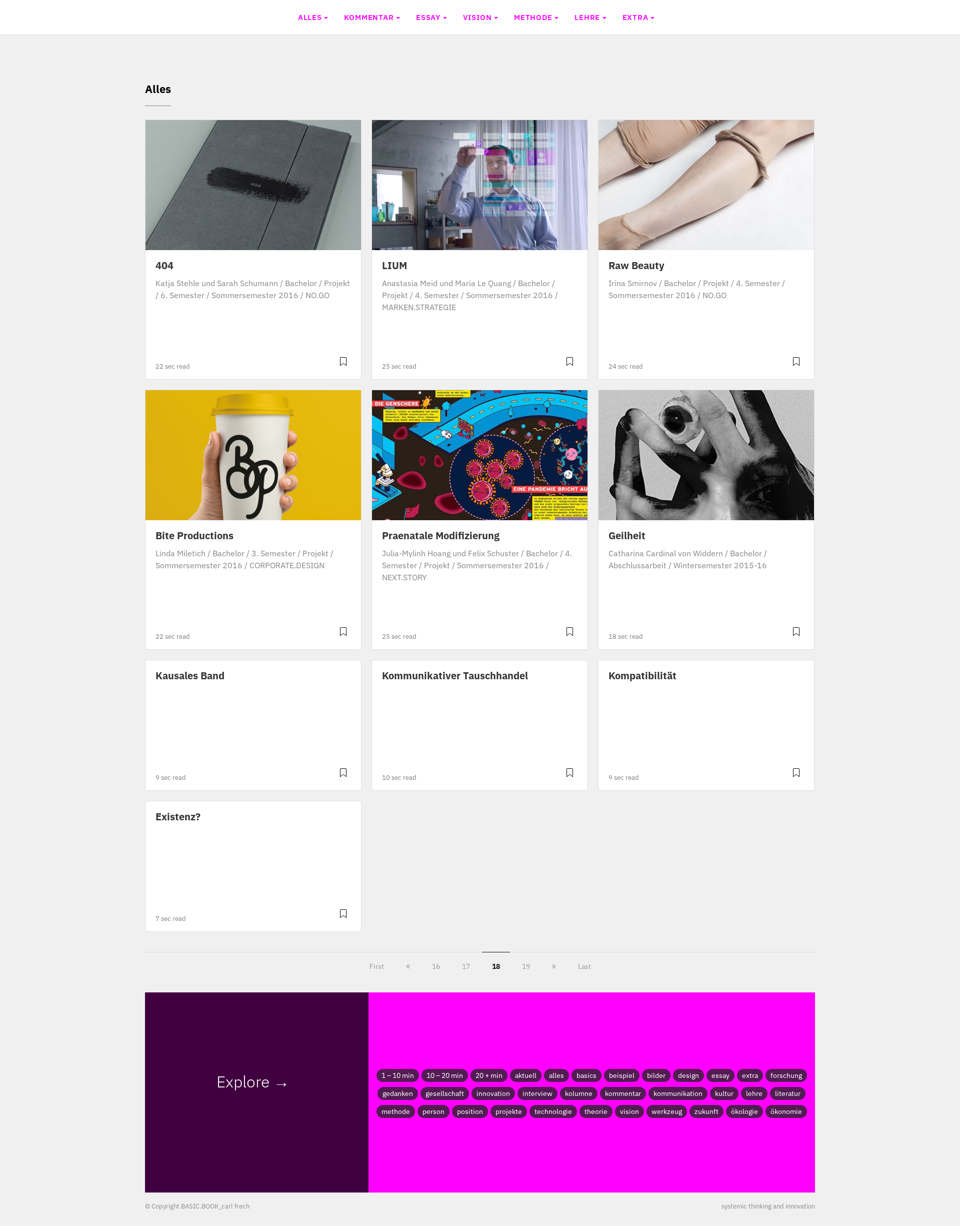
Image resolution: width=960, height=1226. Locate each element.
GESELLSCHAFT (445, 1093)
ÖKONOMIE (786, 1111)
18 (496, 966)
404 (165, 265)
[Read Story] (343, 365)
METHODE (533, 17)
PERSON (433, 1111)
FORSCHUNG (786, 1075)
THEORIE (596, 1111)
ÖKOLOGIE (744, 1111)
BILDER (656, 1075)
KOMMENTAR (369, 17)
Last (584, 966)
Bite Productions (195, 535)
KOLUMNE (578, 1093)
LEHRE (587, 17)
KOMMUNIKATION (678, 1093)
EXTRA (635, 17)
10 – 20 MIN (444, 1075)
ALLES (310, 17)
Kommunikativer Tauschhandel (455, 675)
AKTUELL (525, 1075)
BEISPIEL (621, 1075)
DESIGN (688, 1075)
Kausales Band (190, 675)
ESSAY (428, 17)
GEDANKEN (397, 1093)
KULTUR (724, 1093)
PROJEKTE (509, 1111)
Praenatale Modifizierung (441, 535)
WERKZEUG (667, 1111)
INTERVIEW (537, 1093)
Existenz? (178, 816)
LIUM (394, 265)
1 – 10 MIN (398, 1075)
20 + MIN (489, 1075)
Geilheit (627, 535)
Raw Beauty (636, 265)
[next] (554, 966)
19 (526, 966)
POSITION (470, 1111)
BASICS (586, 1075)
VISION (477, 17)
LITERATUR (787, 1093)
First (377, 966)
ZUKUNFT (706, 1111)
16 (436, 966)
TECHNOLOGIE (553, 1111)
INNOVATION (493, 1093)
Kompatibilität (642, 675)
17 (466, 966)
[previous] (408, 966)
